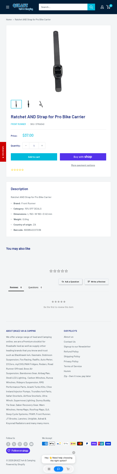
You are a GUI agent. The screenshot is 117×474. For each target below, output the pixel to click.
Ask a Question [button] (72, 281)
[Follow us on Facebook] (8, 444)
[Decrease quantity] (26, 145)
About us (68, 336)
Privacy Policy (71, 361)
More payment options (83, 165)
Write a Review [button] (98, 281)
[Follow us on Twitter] (14, 444)
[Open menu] (7, 7)
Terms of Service (73, 366)
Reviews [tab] (14, 287)
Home (9, 19)
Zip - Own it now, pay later (77, 376)
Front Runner (18, 124)
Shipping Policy (72, 356)
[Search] (91, 7)
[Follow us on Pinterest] (25, 444)
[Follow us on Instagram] (20, 444)
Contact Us (70, 341)
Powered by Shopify (15, 464)
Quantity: (16, 145)
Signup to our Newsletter (77, 346)
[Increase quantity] (42, 145)
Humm (67, 371)
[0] (108, 7)
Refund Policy (71, 351)
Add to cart (34, 156)
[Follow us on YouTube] (31, 444)
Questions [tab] (33, 287)
